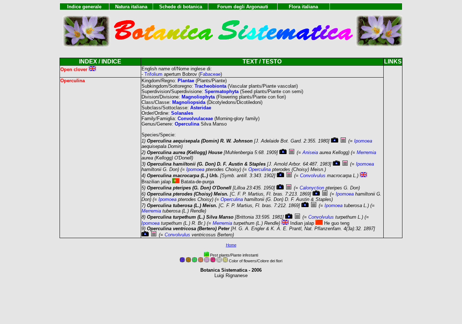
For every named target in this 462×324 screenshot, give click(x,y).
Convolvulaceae (195, 118)
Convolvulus (313, 175)
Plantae (186, 80)
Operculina (187, 124)
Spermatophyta (222, 91)
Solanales (182, 113)
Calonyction (312, 188)
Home (231, 245)
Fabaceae (210, 74)
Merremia (366, 152)
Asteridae (200, 107)
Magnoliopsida (188, 102)
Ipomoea (363, 141)
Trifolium (153, 74)
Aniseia (310, 152)
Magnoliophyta (198, 97)
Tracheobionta (210, 86)
